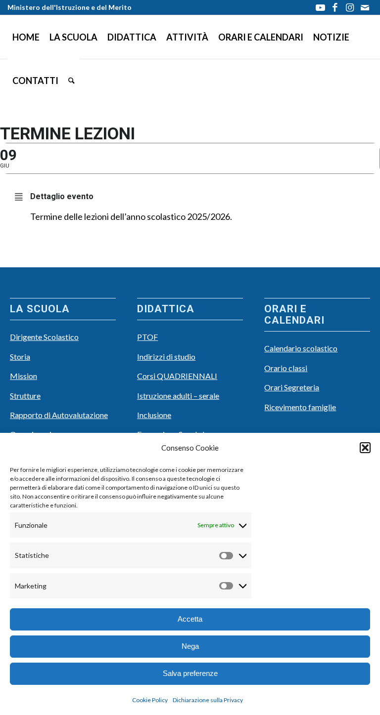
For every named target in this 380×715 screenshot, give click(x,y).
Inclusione (154, 415)
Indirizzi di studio (166, 356)
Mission (23, 375)
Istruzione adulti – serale (178, 395)
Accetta (190, 619)
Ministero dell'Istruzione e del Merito (69, 7)
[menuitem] (26, 37)
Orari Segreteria (291, 387)
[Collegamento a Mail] (365, 7)
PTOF (147, 336)
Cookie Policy (150, 700)
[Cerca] (71, 80)
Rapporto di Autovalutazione (59, 415)
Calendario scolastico (300, 348)
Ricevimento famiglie (300, 407)
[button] (365, 448)
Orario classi (285, 368)
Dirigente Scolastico (44, 336)
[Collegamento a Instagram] (350, 7)
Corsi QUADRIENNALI (177, 375)
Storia (20, 356)
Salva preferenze (190, 673)
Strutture (25, 395)
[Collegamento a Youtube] (320, 7)
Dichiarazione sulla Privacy (208, 700)
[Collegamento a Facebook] (335, 7)
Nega (190, 646)
